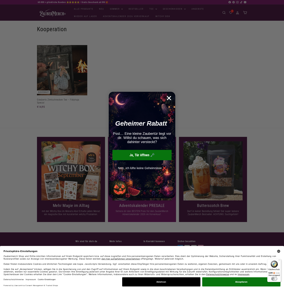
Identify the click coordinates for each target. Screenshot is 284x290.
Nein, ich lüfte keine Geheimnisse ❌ (142, 168)
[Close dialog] (169, 98)
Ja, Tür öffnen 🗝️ (142, 155)
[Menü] (279, 261)
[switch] (274, 279)
